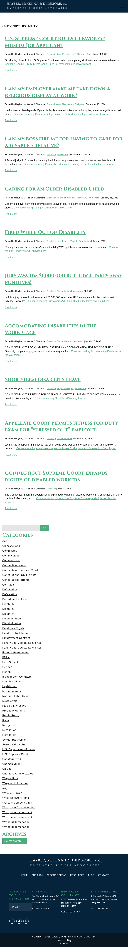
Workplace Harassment (17, 812)
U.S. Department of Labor (18, 749)
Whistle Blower (12, 793)
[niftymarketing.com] (68, 940)
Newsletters (68, 104)
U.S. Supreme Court (82, 54)
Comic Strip (9, 550)
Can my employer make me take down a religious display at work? (57, 92)
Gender (7, 667)
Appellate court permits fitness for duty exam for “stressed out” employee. (61, 426)
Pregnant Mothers (13, 710)
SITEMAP (64, 943)
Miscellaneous (11, 691)
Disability (51, 154)
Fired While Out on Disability (45, 232)
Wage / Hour (10, 778)
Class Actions (11, 546)
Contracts (8, 584)
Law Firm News (12, 681)
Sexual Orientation (14, 744)
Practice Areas (56, 875)
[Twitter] (19, 921)
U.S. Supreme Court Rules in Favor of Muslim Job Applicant (55, 42)
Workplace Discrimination (18, 807)
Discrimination (54, 54)
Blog (91, 875)
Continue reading (48, 64)
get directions (41, 908)
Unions (6, 768)
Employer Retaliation (16, 633)
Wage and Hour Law (15, 783)
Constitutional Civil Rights (19, 575)
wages (6, 788)
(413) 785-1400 (98, 903)
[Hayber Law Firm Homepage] (37, 8)
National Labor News (15, 696)
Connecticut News (14, 565)
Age (4, 541)
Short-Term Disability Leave (43, 379)
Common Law (11, 560)
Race (5, 720)
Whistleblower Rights (16, 798)
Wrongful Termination (80, 241)
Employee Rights (65, 388)
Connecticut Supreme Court (20, 570)
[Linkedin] (26, 921)
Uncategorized (11, 759)
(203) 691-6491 (68, 906)
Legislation (9, 686)
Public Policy (10, 715)
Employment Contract (16, 638)
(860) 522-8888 (39, 903)
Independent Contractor (17, 676)
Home (24, 875)
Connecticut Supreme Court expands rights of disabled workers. (56, 476)
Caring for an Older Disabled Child (54, 189)
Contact (103, 875)
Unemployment (12, 764)
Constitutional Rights (16, 580)
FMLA (6, 657)
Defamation (9, 589)
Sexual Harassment (14, 739)
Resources (77, 875)
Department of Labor (15, 599)
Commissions (11, 555)
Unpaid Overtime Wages (17, 773)
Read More (11, 70)
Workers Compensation (17, 802)
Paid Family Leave (14, 705)
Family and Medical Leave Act (71, 197)
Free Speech (10, 662)
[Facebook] (12, 921)
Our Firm (37, 875)
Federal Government (15, 652)
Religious (66, 54)
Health (6, 672)
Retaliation (9, 730)
